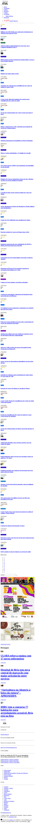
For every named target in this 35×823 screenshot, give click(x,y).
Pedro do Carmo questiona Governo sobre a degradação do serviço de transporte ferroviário (17, 322)
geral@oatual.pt (14, 21)
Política (2, 304)
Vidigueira (6, 810)
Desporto (3, 42)
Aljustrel (3, 38)
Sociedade (3, 279)
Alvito (5, 792)
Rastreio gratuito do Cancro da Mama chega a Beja (15, 232)
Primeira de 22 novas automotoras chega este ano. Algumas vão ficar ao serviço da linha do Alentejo (17, 179)
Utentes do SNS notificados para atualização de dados (15, 220)
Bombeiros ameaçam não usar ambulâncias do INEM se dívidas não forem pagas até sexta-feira (16, 244)
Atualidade (3, 28)
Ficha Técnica (7, 774)
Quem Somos (7, 770)
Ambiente (3, 481)
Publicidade (7, 771)
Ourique (3, 476)
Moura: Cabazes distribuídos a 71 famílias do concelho (16, 153)
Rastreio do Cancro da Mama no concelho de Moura (15, 388)
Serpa (2, 198)
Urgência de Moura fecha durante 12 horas (12, 525)
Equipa (6, 777)
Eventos (6, 779)
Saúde (2, 70)
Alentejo (3, 24)
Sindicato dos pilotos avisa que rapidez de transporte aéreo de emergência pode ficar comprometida (17, 334)
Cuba (5, 799)
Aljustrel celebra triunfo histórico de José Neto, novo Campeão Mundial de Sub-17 (15, 46)
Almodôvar (7, 791)
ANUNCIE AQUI (5, 644)
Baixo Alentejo (8, 794)
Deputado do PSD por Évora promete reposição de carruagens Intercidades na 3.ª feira (15, 269)
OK (29, 821)
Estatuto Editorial (8, 776)
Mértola (6, 802)
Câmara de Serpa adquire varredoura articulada (14, 282)
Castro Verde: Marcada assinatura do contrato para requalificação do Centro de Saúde (15, 100)
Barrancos (3, 530)
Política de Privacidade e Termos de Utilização (16, 773)
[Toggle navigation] (1, 4)
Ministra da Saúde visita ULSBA (10, 73)
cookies (11, 820)
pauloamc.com (12, 816)
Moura (2, 118)
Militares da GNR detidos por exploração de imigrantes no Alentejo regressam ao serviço (17, 32)
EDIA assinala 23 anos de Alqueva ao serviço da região (16, 551)
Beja (2, 52)
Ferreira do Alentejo (9, 801)
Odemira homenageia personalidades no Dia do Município (17, 140)
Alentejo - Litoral (8, 788)
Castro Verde (4, 78)
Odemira (3, 132)
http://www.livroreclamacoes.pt (9, 747)
